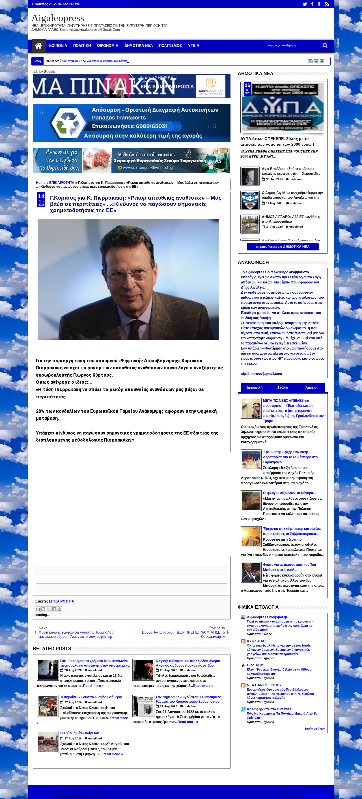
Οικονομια (107, 45)
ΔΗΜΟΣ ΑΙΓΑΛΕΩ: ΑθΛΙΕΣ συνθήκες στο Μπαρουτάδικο (291, 219)
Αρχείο (310, 388)
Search (324, 46)
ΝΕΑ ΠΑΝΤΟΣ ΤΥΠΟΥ (264, 685)
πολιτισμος (170, 45)
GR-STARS (255, 665)
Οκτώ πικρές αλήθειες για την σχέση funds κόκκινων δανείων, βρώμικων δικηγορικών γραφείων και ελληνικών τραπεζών (279, 650)
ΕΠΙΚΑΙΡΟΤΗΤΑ (61, 601)
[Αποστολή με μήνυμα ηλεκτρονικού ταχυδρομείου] (38, 609)
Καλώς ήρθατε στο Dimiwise (269, 709)
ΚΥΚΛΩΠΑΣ (256, 641)
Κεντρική (39, 46)
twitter (305, 4)
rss (327, 4)
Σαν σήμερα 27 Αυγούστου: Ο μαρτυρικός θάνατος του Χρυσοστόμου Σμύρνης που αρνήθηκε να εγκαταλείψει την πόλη (143, 60)
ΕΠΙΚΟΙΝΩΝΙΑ (93, 4)
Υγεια (193, 45)
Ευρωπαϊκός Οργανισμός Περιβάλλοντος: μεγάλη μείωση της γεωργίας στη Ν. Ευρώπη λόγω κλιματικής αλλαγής (280, 694)
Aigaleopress (57, 17)
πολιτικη (82, 45)
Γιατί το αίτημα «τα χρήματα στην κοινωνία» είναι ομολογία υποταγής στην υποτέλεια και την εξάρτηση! (280, 626)
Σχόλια (282, 388)
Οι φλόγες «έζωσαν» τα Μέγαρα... (289, 493)
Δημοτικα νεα (138, 45)
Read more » (93, 686)
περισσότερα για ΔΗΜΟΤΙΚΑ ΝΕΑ (283, 247)
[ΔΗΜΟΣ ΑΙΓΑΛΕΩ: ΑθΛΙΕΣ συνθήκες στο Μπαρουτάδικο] (250, 224)
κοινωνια (58, 45)
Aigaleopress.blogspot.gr (267, 617)
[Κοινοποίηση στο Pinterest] (59, 609)
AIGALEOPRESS (317, 796)
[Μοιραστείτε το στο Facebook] (54, 609)
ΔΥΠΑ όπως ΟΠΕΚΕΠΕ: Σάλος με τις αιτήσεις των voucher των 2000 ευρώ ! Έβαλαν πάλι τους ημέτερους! (277, 141)
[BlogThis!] (43, 609)
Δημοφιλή (254, 388)
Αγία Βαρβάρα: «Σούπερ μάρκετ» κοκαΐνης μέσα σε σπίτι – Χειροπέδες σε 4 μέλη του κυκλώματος (291, 172)
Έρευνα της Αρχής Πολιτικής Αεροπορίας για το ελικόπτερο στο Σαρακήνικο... (290, 457)
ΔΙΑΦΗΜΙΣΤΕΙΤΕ (121, 4)
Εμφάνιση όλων (315, 728)
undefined (95, 670)
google (319, 4)
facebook (312, 4)
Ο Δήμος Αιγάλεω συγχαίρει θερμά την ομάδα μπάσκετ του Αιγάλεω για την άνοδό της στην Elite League (292, 196)
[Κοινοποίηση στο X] (48, 609)
